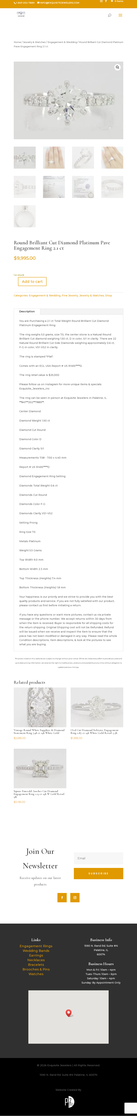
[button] (117, 67)
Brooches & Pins (36, 969)
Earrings (36, 955)
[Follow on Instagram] (75, 897)
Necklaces (36, 960)
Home (17, 42)
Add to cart (32, 281)
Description (27, 311)
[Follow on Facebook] (62, 897)
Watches (36, 974)
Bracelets (36, 965)
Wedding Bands (36, 951)
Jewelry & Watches (34, 42)
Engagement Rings (36, 946)
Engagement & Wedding (62, 42)
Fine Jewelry (70, 295)
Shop (108, 295)
